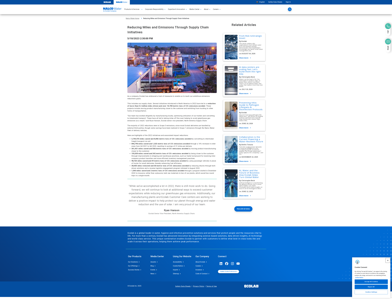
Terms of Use (211, 286)
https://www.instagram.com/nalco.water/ (232, 264)
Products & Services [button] (131, 9)
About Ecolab (200, 262)
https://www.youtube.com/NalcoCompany (238, 264)
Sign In (288, 2)
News (152, 274)
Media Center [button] (194, 9)
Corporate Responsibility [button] (154, 9)
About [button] (206, 9)
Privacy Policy (198, 286)
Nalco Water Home (132, 18)
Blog (152, 266)
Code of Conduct (201, 274)
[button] (142, 9)
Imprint (175, 270)
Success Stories (133, 270)
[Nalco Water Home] (112, 9)
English (262, 2)
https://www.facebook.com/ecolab (227, 264)
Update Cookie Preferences (228, 271)
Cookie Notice (359, 277)
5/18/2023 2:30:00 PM (140, 38)
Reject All (371, 287)
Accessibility (177, 262)
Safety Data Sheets (275, 2)
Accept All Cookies (371, 281)
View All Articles (243, 209)
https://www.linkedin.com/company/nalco (221, 264)
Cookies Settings (371, 292)
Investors (198, 270)
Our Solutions (133, 262)
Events (152, 270)
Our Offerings (133, 266)
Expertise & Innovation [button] (176, 9)
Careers (198, 266)
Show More (243, 58)
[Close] (388, 260)
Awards (153, 262)
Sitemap (176, 274)
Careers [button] (216, 9)
